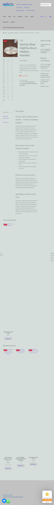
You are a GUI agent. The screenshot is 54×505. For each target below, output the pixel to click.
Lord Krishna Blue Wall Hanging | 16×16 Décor (45, 75)
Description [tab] (6, 112)
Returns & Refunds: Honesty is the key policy (13, 27)
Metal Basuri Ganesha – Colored (45, 81)
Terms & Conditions (20, 10)
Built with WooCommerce (17, 497)
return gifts (28, 83)
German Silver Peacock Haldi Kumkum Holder (46, 66)
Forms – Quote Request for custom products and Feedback (46, 51)
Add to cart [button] (8, 338)
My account (5, 22)
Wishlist (13, 22)
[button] (15, 41)
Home (4, 16)
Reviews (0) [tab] (5, 122)
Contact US (26, 7)
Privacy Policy (19, 7)
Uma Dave (43, 73)
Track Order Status (30, 10)
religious (24, 83)
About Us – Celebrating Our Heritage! (24, 4)
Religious (16, 32)
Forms (26, 16)
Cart (14, 16)
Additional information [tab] (6, 117)
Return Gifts (10, 32)
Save (6, 41)
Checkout (20, 16)
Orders (32, 16)
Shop (9, 16)
